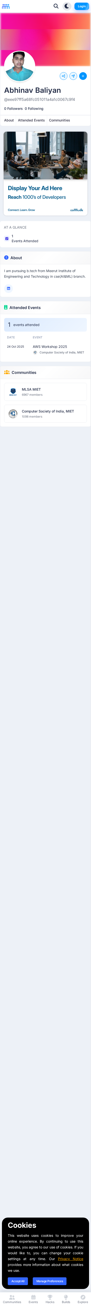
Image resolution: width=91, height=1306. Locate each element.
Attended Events (25, 307)
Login (82, 6)
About (16, 257)
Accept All (17, 1281)
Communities (24, 372)
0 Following (34, 108)
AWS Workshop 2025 (50, 346)
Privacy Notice (70, 1259)
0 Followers (13, 108)
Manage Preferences (49, 1281)
